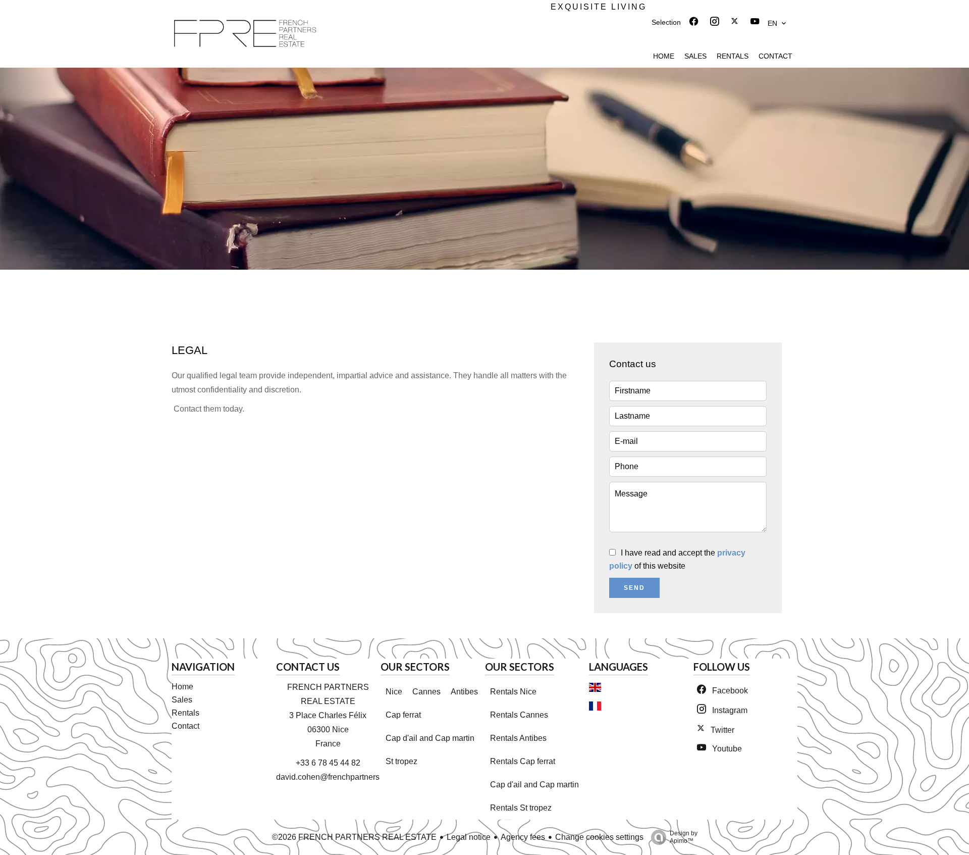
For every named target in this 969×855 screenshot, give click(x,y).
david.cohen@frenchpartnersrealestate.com (354, 777)
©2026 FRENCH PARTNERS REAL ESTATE (354, 837)
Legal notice (469, 837)
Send (634, 587)
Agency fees (523, 837)
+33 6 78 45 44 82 (328, 763)
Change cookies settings (599, 837)
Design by (683, 837)
